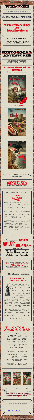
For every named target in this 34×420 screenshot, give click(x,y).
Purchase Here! (17, 105)
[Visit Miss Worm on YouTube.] (17, 411)
